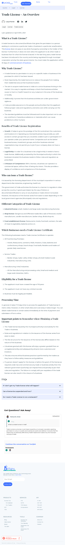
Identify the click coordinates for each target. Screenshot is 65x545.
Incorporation (24, 507)
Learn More (18, 474)
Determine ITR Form (25, 529)
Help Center (7, 522)
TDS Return (24, 505)
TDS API (39, 505)
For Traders (9, 505)
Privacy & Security (21, 543)
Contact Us (40, 522)
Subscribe (7, 484)
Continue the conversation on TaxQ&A (21, 444)
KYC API (39, 507)
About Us (39, 519)
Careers (39, 524)
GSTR (22, 503)
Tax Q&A (6, 526)
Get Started (26, 4)
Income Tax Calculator (24, 520)
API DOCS (40, 509)
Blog (5, 519)
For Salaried (9, 503)
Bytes (38, 2)
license (7, 49)
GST (5, 507)
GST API (39, 503)
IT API (39, 500)
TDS (5, 509)
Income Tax (8, 503)
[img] (18, 22)
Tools (15, 2)
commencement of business (20, 63)
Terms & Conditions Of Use (8, 543)
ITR (22, 500)
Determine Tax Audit (25, 526)
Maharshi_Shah (15, 417)
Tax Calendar (24, 523)
